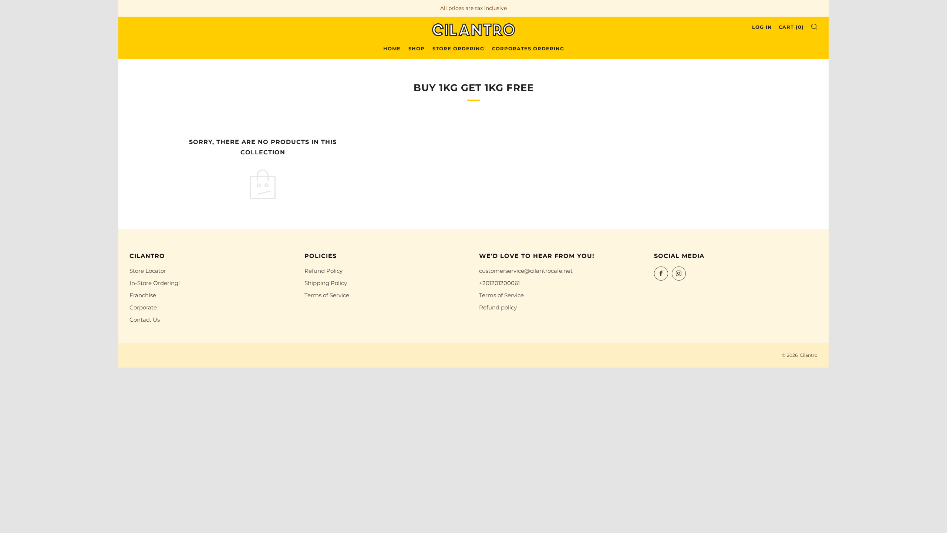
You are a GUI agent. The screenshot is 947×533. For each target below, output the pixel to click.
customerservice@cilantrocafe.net (526, 270)
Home (392, 48)
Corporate (143, 307)
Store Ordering (458, 48)
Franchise (142, 295)
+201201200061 (499, 282)
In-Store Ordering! (154, 282)
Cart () (791, 27)
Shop (416, 48)
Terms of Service (326, 295)
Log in (762, 27)
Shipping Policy (325, 282)
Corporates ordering (528, 48)
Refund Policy (323, 270)
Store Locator (147, 270)
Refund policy (498, 307)
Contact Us (144, 319)
